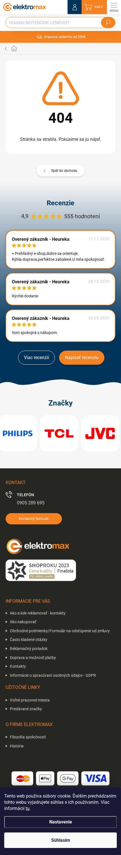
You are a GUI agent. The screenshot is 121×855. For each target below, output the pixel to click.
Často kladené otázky (28, 639)
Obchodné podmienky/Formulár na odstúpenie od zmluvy (60, 631)
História (17, 746)
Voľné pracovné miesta (30, 700)
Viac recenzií (36, 357)
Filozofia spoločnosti (28, 737)
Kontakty (18, 666)
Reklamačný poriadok (29, 648)
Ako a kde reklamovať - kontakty (38, 613)
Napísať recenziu (81, 357)
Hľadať (108, 23)
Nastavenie (60, 822)
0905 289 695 (30, 503)
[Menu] (114, 7)
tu (28, 808)
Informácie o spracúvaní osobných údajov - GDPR (53, 675)
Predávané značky (26, 709)
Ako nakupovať (23, 622)
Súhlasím (60, 840)
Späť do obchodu (64, 171)
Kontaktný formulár (34, 519)
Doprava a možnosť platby (33, 657)
